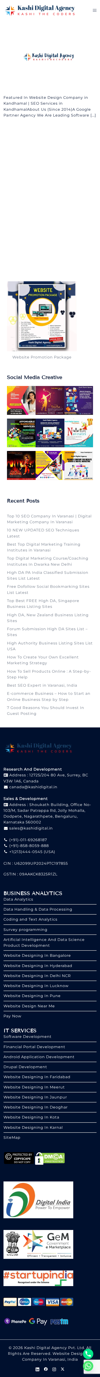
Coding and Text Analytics (30, 919)
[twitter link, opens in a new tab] (62, 1369)
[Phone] (88, 1354)
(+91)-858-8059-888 (28, 845)
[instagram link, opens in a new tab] (54, 1369)
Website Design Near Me (29, 1006)
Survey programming (25, 929)
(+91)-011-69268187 (27, 840)
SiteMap (11, 1137)
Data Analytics (18, 899)
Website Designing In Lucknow (36, 986)
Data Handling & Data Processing (37, 909)
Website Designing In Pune (32, 996)
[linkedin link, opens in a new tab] (37, 1369)
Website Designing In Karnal (33, 1127)
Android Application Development (39, 1057)
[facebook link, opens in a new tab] (46, 1369)
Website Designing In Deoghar (35, 1107)
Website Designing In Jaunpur (35, 1097)
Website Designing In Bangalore (37, 955)
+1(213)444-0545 (25, 852)
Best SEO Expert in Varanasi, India (42, 685)
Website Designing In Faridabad (36, 1077)
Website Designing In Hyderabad (37, 966)
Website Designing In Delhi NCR (37, 976)
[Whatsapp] (88, 1366)
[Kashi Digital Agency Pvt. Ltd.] (39, 10)
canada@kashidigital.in (32, 787)
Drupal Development (25, 1067)
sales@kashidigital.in (31, 828)
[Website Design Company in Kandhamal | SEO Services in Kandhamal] (50, 57)
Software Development (27, 1036)
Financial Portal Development (34, 1047)
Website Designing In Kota (31, 1117)
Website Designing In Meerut (34, 1087)
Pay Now (12, 1016)
